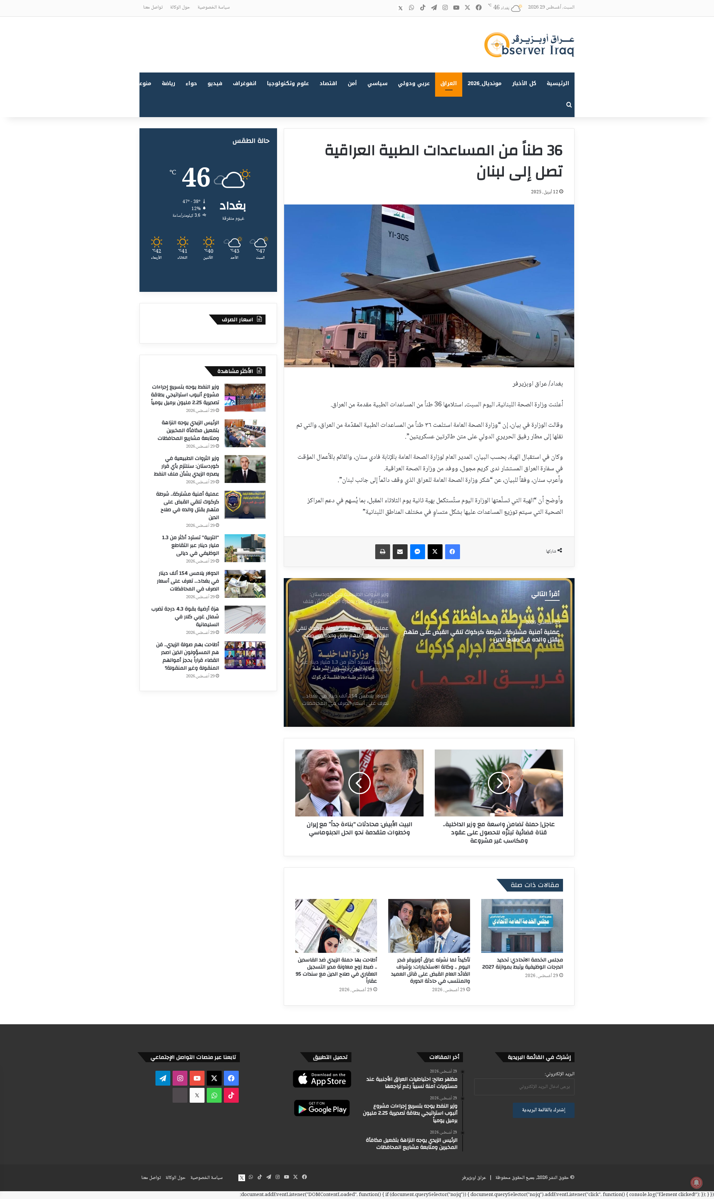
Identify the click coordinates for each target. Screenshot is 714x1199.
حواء (191, 83)
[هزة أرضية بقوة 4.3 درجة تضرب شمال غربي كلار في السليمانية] (245, 620)
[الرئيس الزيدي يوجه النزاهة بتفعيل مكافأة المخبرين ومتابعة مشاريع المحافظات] (245, 433)
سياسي (377, 83)
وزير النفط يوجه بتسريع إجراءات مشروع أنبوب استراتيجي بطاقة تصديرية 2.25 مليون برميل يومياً (185, 394)
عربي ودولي (414, 83)
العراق (448, 83)
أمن (352, 83)
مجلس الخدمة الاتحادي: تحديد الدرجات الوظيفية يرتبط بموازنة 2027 (522, 963)
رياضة (168, 83)
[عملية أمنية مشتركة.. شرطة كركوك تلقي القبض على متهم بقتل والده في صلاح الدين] (245, 505)
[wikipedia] (389, 8)
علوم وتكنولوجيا (288, 83)
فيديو (215, 83)
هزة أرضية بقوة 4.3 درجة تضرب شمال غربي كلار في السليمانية (185, 616)
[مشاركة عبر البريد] (400, 551)
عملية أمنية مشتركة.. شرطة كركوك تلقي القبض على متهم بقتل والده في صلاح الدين (187, 505)
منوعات (142, 83)
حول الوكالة (180, 7)
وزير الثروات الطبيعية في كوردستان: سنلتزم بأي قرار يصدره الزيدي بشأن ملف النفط (186, 466)
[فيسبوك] (452, 551)
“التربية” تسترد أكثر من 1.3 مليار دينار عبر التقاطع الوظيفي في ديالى (190, 545)
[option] (429, 652)
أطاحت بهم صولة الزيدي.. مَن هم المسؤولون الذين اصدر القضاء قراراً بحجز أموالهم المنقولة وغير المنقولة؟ (187, 656)
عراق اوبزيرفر (474, 1178)
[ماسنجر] (417, 551)
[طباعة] (382, 551)
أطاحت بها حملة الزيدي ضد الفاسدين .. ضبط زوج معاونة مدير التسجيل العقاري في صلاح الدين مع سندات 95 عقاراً (336, 970)
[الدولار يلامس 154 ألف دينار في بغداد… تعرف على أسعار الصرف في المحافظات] (245, 584)
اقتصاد (328, 83)
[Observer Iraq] (529, 45)
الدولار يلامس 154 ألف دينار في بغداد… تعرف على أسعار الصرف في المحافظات (188, 581)
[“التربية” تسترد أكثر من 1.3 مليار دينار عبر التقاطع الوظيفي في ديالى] (429, 652)
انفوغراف (245, 83)
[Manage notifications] (696, 1183)
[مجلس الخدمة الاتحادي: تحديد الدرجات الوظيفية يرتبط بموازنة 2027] (522, 926)
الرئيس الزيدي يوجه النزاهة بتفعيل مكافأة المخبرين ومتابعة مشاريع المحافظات (188, 430)
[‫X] (435, 551)
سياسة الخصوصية (213, 7)
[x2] (400, 8)
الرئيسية (558, 83)
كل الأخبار (524, 83)
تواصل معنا (153, 7)
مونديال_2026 (484, 83)
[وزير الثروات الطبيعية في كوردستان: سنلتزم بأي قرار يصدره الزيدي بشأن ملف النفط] (245, 469)
